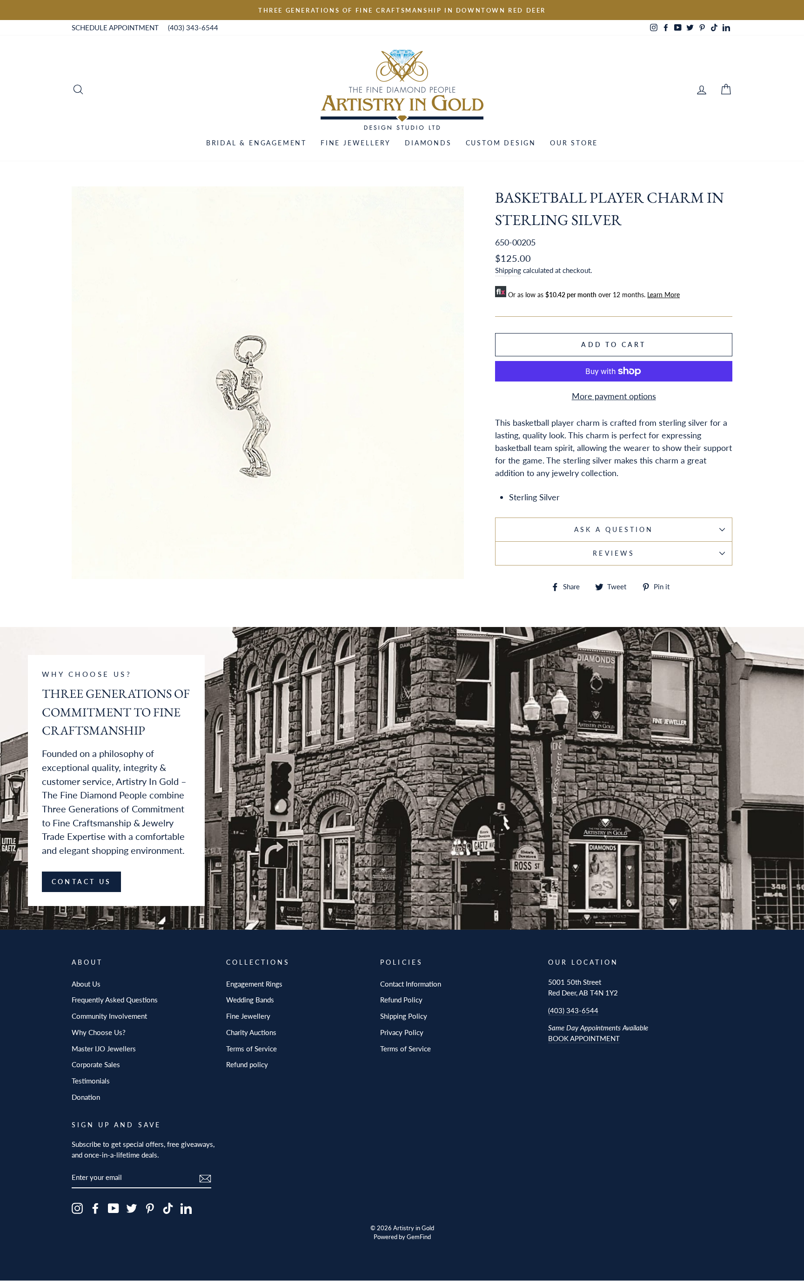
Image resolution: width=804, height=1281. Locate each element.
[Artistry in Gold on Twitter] (131, 1208)
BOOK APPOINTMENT (584, 1038)
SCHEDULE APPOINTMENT (115, 27)
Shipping (508, 270)
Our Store (574, 143)
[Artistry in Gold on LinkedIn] (186, 1208)
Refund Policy (401, 999)
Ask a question (614, 529)
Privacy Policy (401, 1032)
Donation (86, 1097)
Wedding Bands (250, 999)
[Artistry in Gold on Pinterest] (149, 1208)
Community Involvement (109, 1016)
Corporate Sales (96, 1064)
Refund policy (247, 1064)
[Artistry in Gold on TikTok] (168, 1208)
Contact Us (81, 882)
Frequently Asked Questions (115, 999)
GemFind (419, 1236)
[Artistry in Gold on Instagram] (77, 1208)
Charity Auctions (251, 1032)
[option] (402, 10)
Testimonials (91, 1081)
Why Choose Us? (99, 1032)
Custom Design (501, 143)
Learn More (663, 295)
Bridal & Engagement (256, 143)
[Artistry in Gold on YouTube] (113, 1208)
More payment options (614, 396)
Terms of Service (251, 1048)
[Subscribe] (205, 1178)
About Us (86, 984)
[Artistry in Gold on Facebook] (95, 1208)
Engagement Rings (254, 984)
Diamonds (428, 143)
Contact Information (410, 984)
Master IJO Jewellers (104, 1048)
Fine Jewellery (356, 143)
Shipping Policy (403, 1016)
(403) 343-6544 (193, 27)
